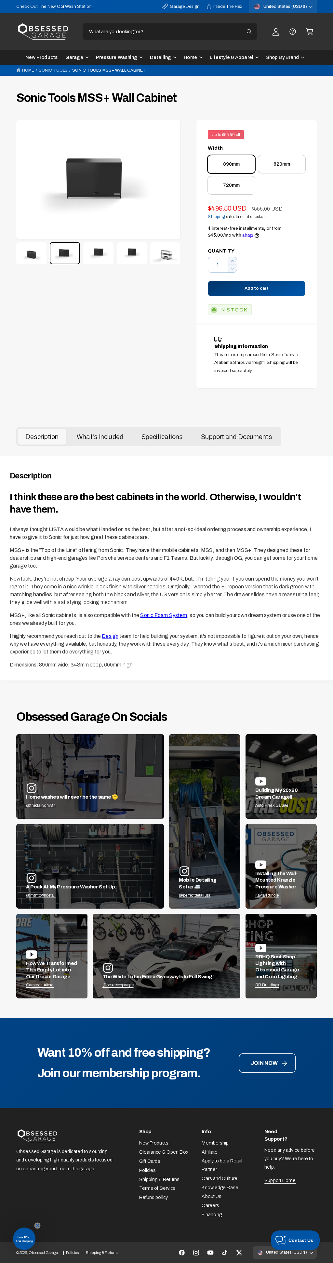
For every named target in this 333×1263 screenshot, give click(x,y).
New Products (153, 1143)
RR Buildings (267, 985)
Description (42, 436)
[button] (309, 31)
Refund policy (153, 1197)
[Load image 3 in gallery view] (98, 253)
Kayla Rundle (267, 895)
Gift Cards (149, 1161)
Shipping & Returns (159, 1179)
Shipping (216, 216)
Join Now (264, 1063)
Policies (147, 1170)
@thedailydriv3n (41, 805)
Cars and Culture (219, 1178)
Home (28, 70)
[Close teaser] (37, 1225)
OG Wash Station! (75, 6)
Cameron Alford (40, 985)
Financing (212, 1214)
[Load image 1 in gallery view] (31, 253)
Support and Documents (236, 436)
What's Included (100, 436)
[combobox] (170, 31)
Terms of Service (157, 1188)
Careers (210, 1205)
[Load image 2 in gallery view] (65, 253)
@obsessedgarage (118, 985)
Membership (215, 1143)
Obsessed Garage (43, 1253)
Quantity (221, 251)
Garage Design (185, 6)
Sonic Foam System (163, 615)
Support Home (280, 1180)
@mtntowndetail (41, 895)
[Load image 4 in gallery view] (132, 253)
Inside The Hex (227, 6)
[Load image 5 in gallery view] (165, 253)
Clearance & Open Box (163, 1152)
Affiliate (210, 1152)
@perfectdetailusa (194, 895)
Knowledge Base (220, 1187)
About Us (211, 1196)
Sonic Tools (53, 70)
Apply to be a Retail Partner (222, 1165)
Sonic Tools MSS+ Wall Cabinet (109, 70)
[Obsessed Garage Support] (292, 31)
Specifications (162, 436)
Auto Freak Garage (271, 805)
